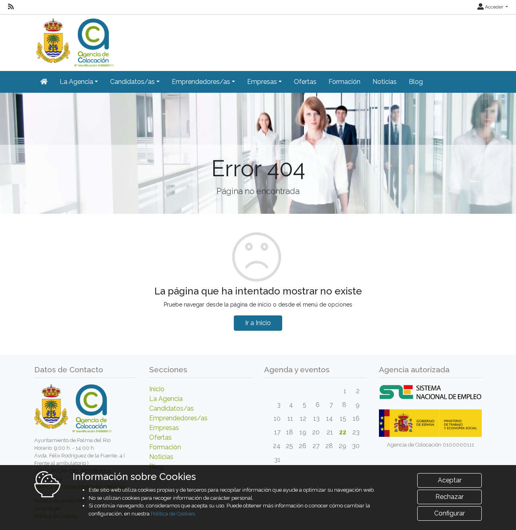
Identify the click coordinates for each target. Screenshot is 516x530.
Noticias (384, 82)
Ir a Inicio (258, 323)
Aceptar (450, 480)
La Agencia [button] (76, 82)
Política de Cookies (173, 514)
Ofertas (305, 82)
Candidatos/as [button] (132, 82)
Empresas (164, 428)
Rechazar (449, 497)
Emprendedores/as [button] (201, 82)
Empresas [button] (262, 82)
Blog (416, 82)
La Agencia (166, 399)
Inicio (156, 389)
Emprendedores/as (178, 418)
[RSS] (11, 7)
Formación (344, 82)
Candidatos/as (171, 408)
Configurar (449, 513)
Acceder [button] (494, 7)
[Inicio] (73, 40)
